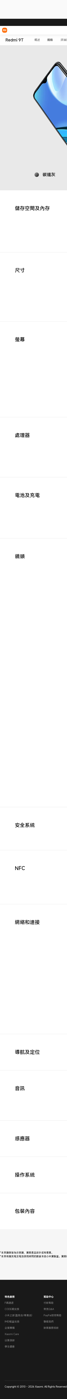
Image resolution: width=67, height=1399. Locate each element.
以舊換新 (10, 1340)
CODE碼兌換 (12, 1309)
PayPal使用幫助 (52, 1315)
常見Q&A (49, 1309)
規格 (50, 39)
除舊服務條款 (51, 1327)
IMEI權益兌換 (12, 1321)
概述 (37, 39)
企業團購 (10, 1327)
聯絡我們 (49, 1321)
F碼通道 (9, 1302)
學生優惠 (10, 1346)
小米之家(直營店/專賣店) (18, 1315)
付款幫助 (49, 1302)
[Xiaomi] (4, 30)
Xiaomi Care (12, 1334)
